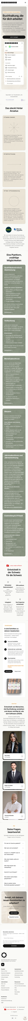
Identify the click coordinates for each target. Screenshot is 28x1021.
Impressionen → (8, 312)
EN (15, 1018)
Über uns (3, 983)
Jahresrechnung (5, 975)
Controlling (17, 977)
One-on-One (4, 971)
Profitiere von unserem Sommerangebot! (11, 12)
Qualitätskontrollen (19, 971)
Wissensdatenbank (19, 983)
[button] (25, 1018)
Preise (2, 979)
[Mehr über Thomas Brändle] (22, 816)
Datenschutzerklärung (7, 943)
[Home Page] (9, 2)
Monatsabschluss (19, 975)
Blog (16, 990)
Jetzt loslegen (14, 37)
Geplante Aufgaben (9, 309)
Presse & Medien (5, 990)
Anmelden (14, 946)
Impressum (3, 998)
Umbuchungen (4, 977)
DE (12, 1018)
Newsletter (17, 992)
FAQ (16, 987)
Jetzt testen (8, 671)
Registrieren (18, 671)
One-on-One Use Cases (20, 985)
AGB (2, 1002)
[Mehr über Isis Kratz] (22, 756)
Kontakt (3, 985)
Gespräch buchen (14, 917)
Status (16, 994)
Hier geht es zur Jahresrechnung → (13, 507)
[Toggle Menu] (25, 2)
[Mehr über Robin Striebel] (22, 786)
